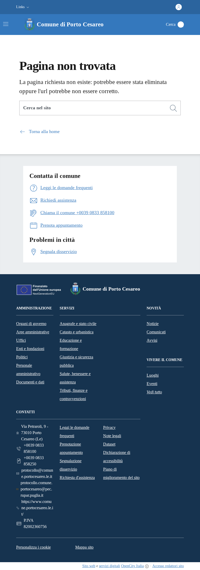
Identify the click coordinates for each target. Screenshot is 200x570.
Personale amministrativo (28, 369)
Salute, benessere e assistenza (75, 377)
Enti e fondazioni (30, 348)
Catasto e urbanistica (76, 332)
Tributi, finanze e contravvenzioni (74, 394)
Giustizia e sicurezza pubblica (76, 361)
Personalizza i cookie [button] (33, 547)
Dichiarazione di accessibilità (116, 456)
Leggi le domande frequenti (74, 431)
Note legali (112, 436)
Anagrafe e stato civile (78, 323)
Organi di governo (31, 323)
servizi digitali (109, 566)
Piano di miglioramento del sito (121, 473)
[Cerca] (173, 108)
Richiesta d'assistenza (77, 477)
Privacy (109, 427)
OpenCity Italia (132, 566)
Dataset (109, 444)
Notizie (153, 323)
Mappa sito (84, 547)
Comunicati (156, 332)
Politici (22, 357)
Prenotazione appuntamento (71, 448)
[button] (23, 7)
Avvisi (152, 340)
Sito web (88, 566)
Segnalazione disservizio (71, 465)
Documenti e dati (30, 382)
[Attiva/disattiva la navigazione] (6, 24)
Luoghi (153, 375)
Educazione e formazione (71, 344)
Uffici (21, 340)
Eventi (152, 383)
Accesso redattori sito (168, 566)
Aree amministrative (32, 332)
